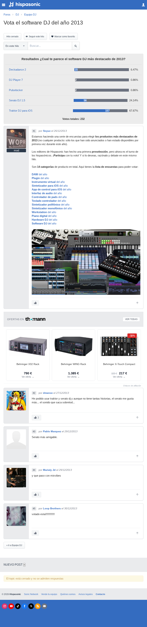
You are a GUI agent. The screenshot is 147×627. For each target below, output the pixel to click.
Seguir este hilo (36, 36)
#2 (34, 393)
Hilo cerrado (12, 36)
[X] (31, 606)
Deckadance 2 (17, 69)
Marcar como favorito (64, 36)
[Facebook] (24, 606)
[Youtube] (11, 606)
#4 (34, 470)
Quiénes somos (67, 594)
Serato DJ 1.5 (17, 100)
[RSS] (38, 606)
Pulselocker (16, 90)
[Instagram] (4, 606)
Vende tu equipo (49, 594)
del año (39, 174)
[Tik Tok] (18, 606)
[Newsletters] (44, 606)
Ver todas (131, 319)
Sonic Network (31, 594)
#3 (34, 431)
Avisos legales (86, 594)
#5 (34, 508)
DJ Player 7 (16, 79)
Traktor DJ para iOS (20, 110)
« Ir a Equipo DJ (14, 545)
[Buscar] (76, 46)
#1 (34, 131)
